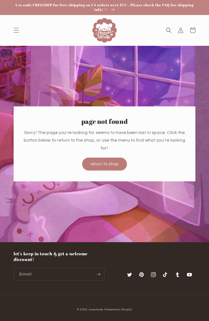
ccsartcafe (96, 309)
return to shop (104, 164)
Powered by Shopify (118, 309)
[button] (16, 30)
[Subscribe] (98, 274)
